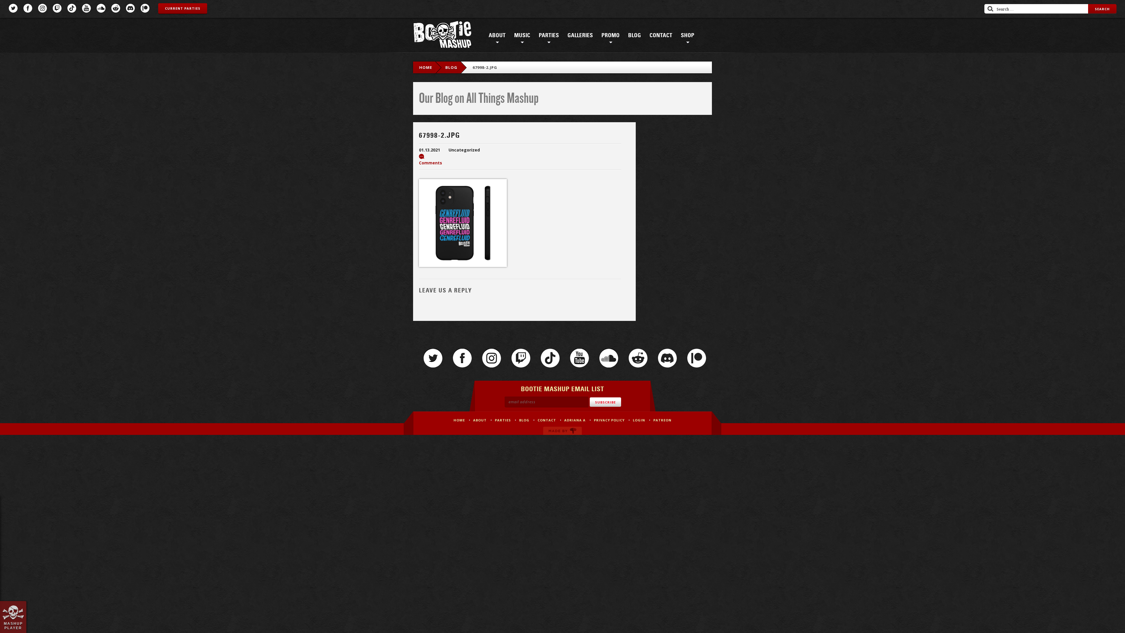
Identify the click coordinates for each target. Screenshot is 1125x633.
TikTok (71, 8)
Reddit (115, 8)
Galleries (580, 35)
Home (425, 67)
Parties (549, 35)
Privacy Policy (609, 420)
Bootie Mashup (442, 36)
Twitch (57, 8)
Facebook (27, 8)
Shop (687, 35)
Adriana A (575, 420)
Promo (610, 35)
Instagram (42, 8)
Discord (130, 8)
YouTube (86, 8)
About (497, 35)
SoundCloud (101, 8)
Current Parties (182, 8)
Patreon (145, 8)
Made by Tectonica (562, 431)
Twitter (13, 8)
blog (451, 67)
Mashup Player (13, 626)
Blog (634, 35)
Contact (661, 35)
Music (522, 35)
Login (639, 420)
